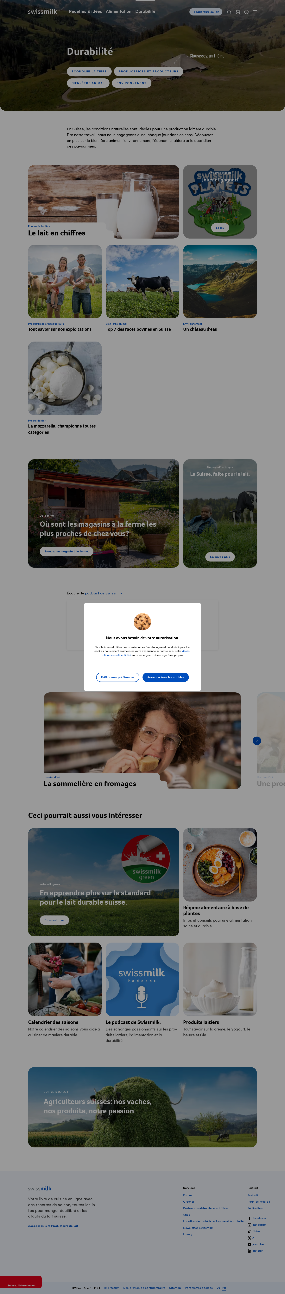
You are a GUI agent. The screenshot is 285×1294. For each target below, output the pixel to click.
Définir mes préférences (118, 677)
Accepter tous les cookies (165, 677)
